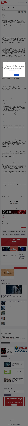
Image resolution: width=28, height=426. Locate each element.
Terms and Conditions (12, 70)
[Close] (24, 63)
